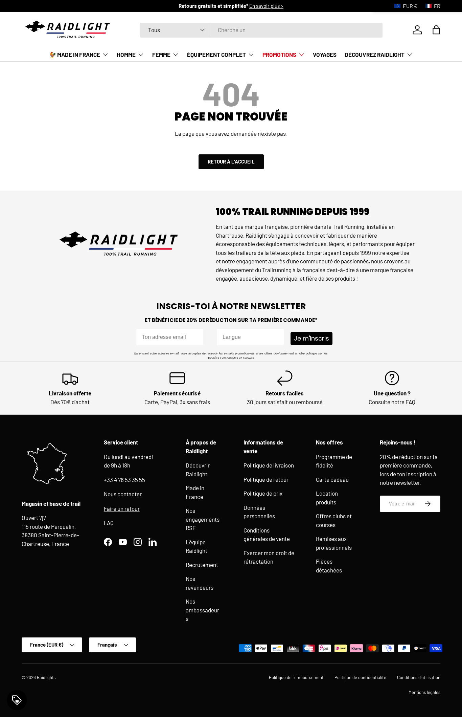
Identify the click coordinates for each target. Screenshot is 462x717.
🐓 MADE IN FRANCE (74, 54)
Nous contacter (123, 494)
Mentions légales (424, 692)
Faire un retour (122, 508)
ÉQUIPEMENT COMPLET (216, 54)
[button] (436, 29)
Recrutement (202, 564)
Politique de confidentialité (360, 677)
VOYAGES (325, 54)
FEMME (161, 54)
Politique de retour (266, 479)
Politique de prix (263, 493)
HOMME (126, 54)
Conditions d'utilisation (418, 677)
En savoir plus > (266, 6)
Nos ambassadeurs (202, 610)
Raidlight (46, 677)
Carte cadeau (332, 479)
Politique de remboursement (296, 677)
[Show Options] (277, 337)
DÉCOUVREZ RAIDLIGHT (375, 54)
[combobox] (261, 29)
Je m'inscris (311, 338)
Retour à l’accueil (231, 161)
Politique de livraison (269, 465)
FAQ (109, 522)
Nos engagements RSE (203, 519)
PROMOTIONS (279, 54)
